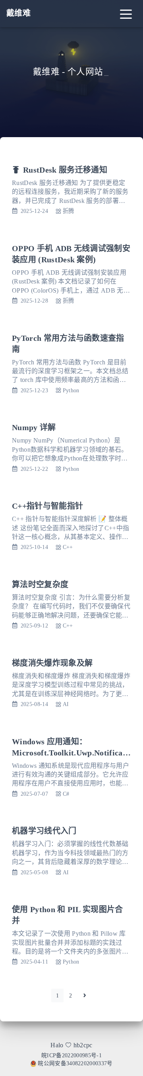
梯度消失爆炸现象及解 (52, 663)
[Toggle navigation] (126, 13)
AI (66, 704)
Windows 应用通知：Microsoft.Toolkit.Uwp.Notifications (70, 752)
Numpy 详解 (34, 427)
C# (66, 794)
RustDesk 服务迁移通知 (65, 169)
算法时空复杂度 (40, 584)
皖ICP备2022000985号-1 (71, 1055)
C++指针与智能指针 (47, 506)
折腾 (68, 211)
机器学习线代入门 (44, 830)
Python (71, 390)
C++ (68, 547)
